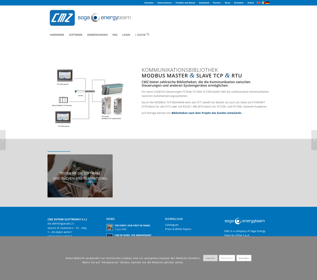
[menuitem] (149, 3)
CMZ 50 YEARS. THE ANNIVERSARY (133, 235)
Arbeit (250, 2)
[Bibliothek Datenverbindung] (3, 140)
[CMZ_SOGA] (90, 17)
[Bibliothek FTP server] (314, 140)
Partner (217, 2)
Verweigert (244, 258)
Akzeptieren (227, 258)
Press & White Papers (178, 229)
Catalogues (172, 225)
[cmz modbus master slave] (88, 98)
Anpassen (210, 258)
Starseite (149, 2)
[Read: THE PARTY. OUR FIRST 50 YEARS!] (109, 227)
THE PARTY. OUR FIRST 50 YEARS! (132, 225)
